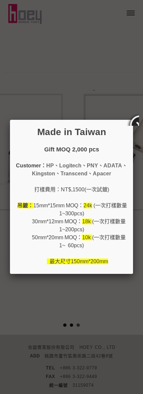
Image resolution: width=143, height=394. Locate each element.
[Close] (133, 120)
